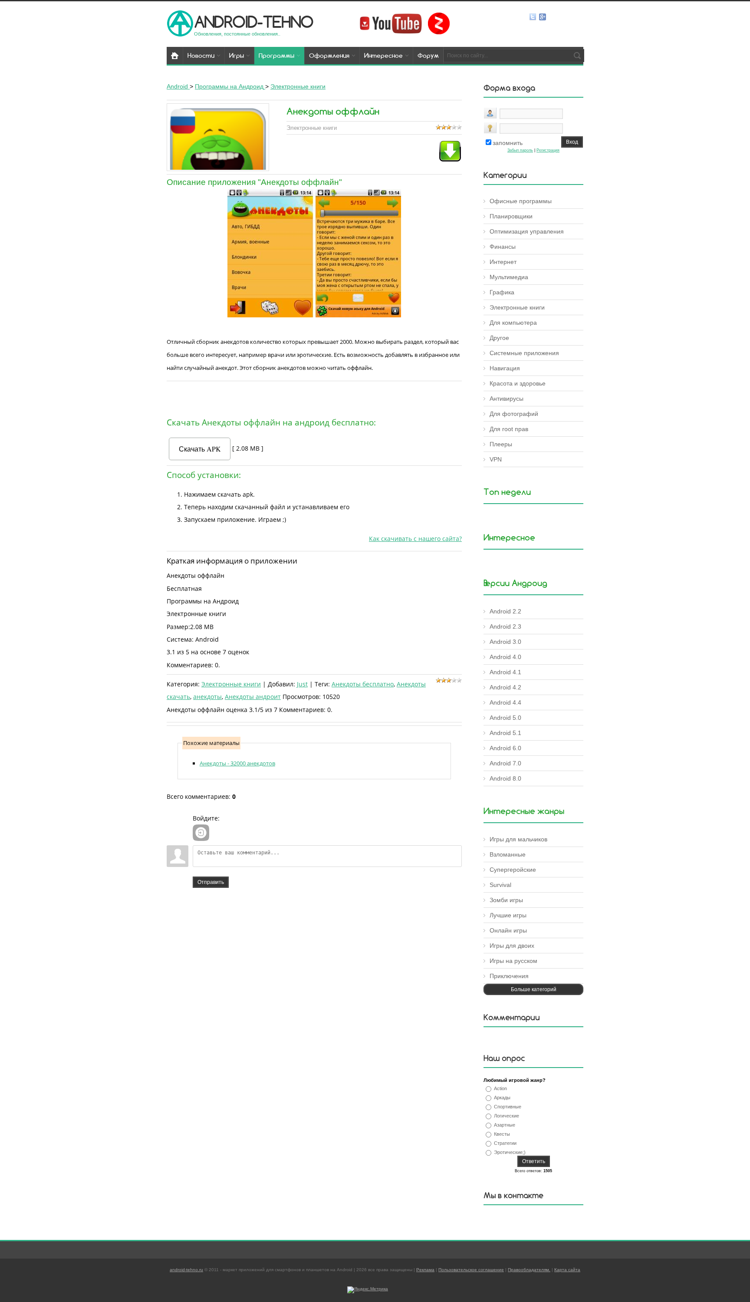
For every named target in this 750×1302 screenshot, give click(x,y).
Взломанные (508, 854)
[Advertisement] (314, 397)
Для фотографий (514, 413)
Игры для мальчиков (518, 839)
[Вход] (201, 832)
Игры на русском (513, 960)
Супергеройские (513, 869)
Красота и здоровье (518, 383)
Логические (506, 1115)
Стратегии (505, 1143)
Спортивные (507, 1106)
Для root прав (509, 428)
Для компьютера (513, 322)
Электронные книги (231, 684)
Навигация (505, 368)
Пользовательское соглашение (471, 1269)
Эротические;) (510, 1152)
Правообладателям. (529, 1269)
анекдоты (207, 696)
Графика (502, 292)
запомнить (508, 142)
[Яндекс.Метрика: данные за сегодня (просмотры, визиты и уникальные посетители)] (367, 1289)
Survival (500, 884)
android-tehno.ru (186, 1269)
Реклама (425, 1269)
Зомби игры (506, 900)
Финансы (503, 246)
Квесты (502, 1134)
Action (500, 1088)
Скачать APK (200, 448)
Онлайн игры (508, 930)
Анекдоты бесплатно (363, 684)
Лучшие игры (508, 915)
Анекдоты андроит (253, 696)
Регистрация (547, 150)
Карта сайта (567, 1269)
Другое (499, 337)
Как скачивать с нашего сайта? (415, 538)
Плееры (501, 444)
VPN (496, 459)
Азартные (504, 1124)
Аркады (502, 1097)
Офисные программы (521, 201)
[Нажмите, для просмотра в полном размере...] (314, 315)
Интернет (503, 261)
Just (302, 684)
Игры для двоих (512, 945)
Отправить (210, 882)
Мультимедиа (509, 277)
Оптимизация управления (527, 231)
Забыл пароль (520, 150)
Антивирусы (506, 398)
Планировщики (511, 216)
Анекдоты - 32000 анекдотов (237, 763)
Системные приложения (524, 352)
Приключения (509, 975)
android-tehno (253, 21)
